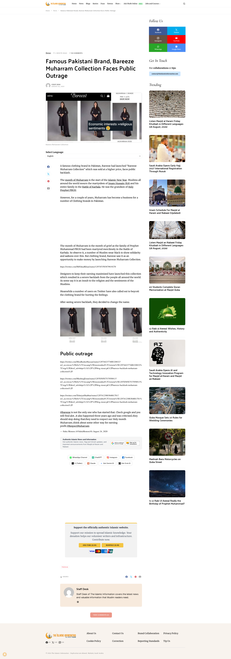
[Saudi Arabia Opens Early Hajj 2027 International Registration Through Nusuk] (167, 148)
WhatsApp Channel (79, 457)
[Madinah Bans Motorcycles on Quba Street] (167, 442)
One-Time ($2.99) (89, 545)
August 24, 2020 (100, 431)
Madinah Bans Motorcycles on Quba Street (165, 460)
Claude (93, 463)
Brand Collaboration (148, 633)
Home (48, 11)
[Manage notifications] (5, 654)
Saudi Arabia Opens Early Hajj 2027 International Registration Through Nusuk (165, 168)
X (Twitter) (78, 463)
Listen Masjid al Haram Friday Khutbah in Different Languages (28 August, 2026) (166, 124)
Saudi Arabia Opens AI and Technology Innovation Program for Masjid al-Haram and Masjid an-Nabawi (166, 374)
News (55, 11)
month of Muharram (76, 180)
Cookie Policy (94, 641)
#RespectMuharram (78, 426)
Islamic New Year (117, 180)
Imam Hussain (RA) (119, 183)
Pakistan (65, 567)
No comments (77, 53)
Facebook (129, 457)
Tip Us (166, 641)
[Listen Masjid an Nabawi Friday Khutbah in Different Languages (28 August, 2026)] (167, 230)
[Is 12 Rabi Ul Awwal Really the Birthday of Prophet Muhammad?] (167, 483)
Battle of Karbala (91, 186)
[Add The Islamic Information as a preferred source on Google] (117, 443)
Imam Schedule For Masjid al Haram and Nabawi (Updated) (164, 211)
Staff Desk (56, 84)
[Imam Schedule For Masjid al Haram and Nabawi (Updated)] (167, 193)
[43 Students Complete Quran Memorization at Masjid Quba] (167, 270)
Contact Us (118, 633)
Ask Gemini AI (108, 463)
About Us (91, 633)
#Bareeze (65, 412)
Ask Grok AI (126, 463)
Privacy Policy (170, 633)
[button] (184, 4)
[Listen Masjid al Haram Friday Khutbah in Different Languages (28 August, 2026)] (167, 104)
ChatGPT (98, 457)
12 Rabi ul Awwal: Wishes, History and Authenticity (166, 330)
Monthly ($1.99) (112, 545)
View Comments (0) (101, 615)
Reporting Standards (148, 641)
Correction (117, 641)
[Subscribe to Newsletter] (132, 443)
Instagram (113, 457)
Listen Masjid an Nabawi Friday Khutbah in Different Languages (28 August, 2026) (166, 245)
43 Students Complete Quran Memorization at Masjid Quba (164, 288)
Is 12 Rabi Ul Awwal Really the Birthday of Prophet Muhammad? (167, 502)
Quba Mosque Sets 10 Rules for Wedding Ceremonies (165, 419)
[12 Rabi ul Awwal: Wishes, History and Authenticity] (167, 311)
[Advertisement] (94, 35)
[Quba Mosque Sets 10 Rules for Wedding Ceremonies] (167, 400)
